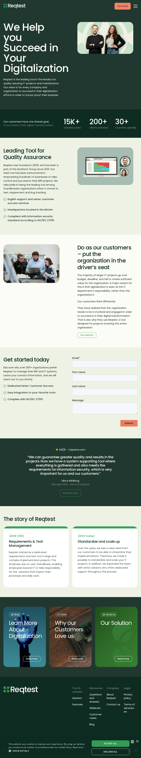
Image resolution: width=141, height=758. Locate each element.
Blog (91, 724)
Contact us (113, 704)
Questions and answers (95, 698)
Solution (77, 698)
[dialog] (70, 747)
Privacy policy (128, 696)
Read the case (70, 493)
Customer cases (95, 716)
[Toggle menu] (135, 6)
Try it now (122, 6)
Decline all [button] (110, 751)
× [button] (137, 741)
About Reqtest (111, 696)
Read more (78, 747)
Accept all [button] (110, 743)
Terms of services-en (129, 708)
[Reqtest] (14, 6)
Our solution (86, 335)
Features (77, 704)
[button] (48, 751)
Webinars (95, 708)
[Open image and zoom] (105, 38)
